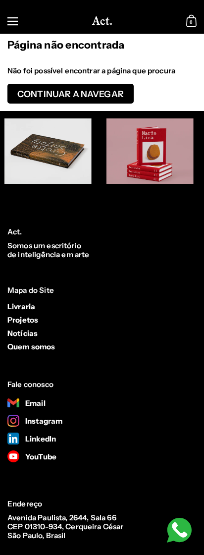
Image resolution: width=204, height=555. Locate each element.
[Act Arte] (102, 21)
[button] (192, 21)
